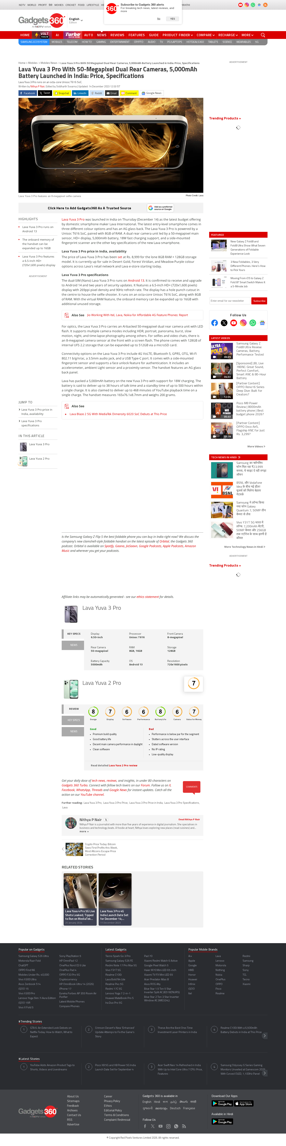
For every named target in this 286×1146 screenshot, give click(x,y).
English (147, 1102)
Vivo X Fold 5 (25, 1007)
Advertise (73, 1124)
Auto (88, 35)
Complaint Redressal (117, 1120)
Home (25, 35)
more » (84, 831)
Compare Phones (69, 1006)
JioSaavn (131, 546)
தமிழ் (173, 1102)
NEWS (73, 645)
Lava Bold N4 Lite (115, 979)
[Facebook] (214, 323)
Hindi (157, 1102)
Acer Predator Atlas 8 (156, 979)
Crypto (138, 42)
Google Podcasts (150, 546)
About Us (73, 1096)
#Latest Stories (29, 1059)
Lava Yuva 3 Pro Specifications (181, 803)
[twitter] (106, 819)
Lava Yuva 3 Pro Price (115, 803)
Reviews (118, 35)
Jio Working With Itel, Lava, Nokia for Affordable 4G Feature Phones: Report (137, 315)
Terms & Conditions (116, 1115)
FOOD (81, 5)
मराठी (193, 1102)
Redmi (246, 956)
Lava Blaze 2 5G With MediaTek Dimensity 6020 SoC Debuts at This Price (118, 414)
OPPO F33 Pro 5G (69, 974)
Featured (218, 235)
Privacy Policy (112, 1101)
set (120, 257)
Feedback (73, 1106)
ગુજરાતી (148, 1108)
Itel (190, 993)
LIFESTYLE (93, 5)
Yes (172, 19)
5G (257, 42)
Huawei (192, 979)
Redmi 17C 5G (113, 988)
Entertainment (120, 42)
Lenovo (220, 960)
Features (137, 35)
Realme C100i (113, 974)
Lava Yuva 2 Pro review (123, 765)
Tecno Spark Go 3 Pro (118, 956)
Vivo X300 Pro (26, 993)
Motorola (221, 965)
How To (87, 42)
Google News (118, 790)
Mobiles (57, 42)
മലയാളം (161, 1108)
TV (161, 42)
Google (192, 965)
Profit (42, 5)
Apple (191, 960)
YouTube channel (92, 794)
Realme (220, 993)
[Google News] (262, 323)
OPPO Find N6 (26, 970)
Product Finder (176, 35)
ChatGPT (23, 965)
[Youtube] (233, 323)
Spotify (109, 546)
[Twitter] (224, 323)
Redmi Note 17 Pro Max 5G (121, 965)
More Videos (255, 446)
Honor (192, 974)
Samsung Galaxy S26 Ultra (33, 956)
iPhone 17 (65, 988)
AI (57, 35)
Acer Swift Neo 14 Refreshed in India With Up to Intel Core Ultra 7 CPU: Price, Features (180, 1069)
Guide (154, 35)
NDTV (22, 5)
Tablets (213, 42)
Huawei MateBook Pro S (119, 998)
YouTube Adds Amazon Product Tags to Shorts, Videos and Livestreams (52, 1067)
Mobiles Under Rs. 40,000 (33, 974)
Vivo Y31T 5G (113, 970)
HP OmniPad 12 (68, 960)
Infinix (191, 984)
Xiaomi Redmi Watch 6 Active (161, 960)
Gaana (119, 546)
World (31, 5)
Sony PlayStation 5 (70, 956)
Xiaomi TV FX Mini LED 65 (158, 974)
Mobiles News (49, 63)
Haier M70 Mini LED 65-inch (160, 970)
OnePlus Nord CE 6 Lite (72, 965)
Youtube (160, 1125)
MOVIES (58, 5)
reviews (112, 780)
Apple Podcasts (173, 546)
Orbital (164, 541)
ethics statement (148, 597)
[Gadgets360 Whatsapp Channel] (252, 323)
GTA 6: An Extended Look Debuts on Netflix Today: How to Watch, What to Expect (51, 1032)
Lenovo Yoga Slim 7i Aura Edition (37, 998)
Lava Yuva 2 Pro (101, 683)
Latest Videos (220, 338)
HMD (191, 970)
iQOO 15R (24, 1002)
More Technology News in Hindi (243, 547)
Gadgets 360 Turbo (75, 785)
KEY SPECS (73, 634)
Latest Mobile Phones (72, 1001)
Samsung (248, 960)
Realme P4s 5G (114, 984)
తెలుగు (184, 1101)
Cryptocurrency (68, 979)
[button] (265, 1035)
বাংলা (165, 1102)
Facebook (68, 790)
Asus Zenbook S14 (29, 984)
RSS (69, 1120)
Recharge (226, 35)
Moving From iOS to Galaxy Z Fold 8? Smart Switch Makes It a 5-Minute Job (248, 282)
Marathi (185, 5)
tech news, (99, 780)
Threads (97, 790)
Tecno (246, 979)
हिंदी (50, 5)
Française (189, 1108)
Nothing (220, 970)
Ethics (108, 1106)
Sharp (246, 965)
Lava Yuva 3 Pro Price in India (146, 803)
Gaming (101, 42)
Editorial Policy (113, 1110)
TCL (245, 974)
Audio (151, 42)
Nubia (219, 974)
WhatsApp (83, 790)
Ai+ (190, 956)
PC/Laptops (174, 42)
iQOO (191, 988)
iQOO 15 (23, 988)
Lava (65, 807)
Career (108, 1096)
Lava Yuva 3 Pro (73, 219)
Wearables (243, 42)
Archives (72, 1110)
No (158, 18)
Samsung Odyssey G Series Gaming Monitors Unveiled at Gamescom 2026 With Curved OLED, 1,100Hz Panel (243, 1069)
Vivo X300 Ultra (27, 979)
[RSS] (265, 5)
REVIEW (74, 709)
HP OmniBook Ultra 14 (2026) (76, 984)
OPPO (219, 984)
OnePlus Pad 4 (67, 970)
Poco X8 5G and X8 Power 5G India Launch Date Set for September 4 (115, 1067)
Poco (218, 988)
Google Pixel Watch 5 (156, 965)
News (101, 35)
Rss (184, 1125)
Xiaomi (246, 984)
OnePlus (220, 979)
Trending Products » (225, 118)
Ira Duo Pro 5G (113, 1002)
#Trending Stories (30, 1021)
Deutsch (175, 1108)
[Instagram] (243, 323)
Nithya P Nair (37, 86)
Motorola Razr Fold (29, 960)
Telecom (72, 42)
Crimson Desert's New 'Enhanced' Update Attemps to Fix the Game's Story (115, 1032)
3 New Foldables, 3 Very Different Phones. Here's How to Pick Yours (248, 266)
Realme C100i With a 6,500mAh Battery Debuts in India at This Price (241, 1030)
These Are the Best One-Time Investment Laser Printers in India (177, 1030)
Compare (204, 35)
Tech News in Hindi (224, 457)
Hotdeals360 (195, 42)
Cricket (71, 5)
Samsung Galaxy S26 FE (119, 960)
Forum (145, 785)
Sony (246, 970)
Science (227, 42)
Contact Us (74, 1115)
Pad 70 (148, 956)
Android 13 (136, 280)
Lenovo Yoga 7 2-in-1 (118, 993)
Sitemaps (73, 1101)
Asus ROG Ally (152, 984)
